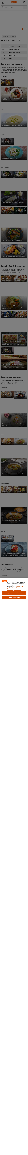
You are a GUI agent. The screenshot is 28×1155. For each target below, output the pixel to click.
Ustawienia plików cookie (14, 590)
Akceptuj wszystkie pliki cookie (14, 593)
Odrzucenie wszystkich (14, 597)
